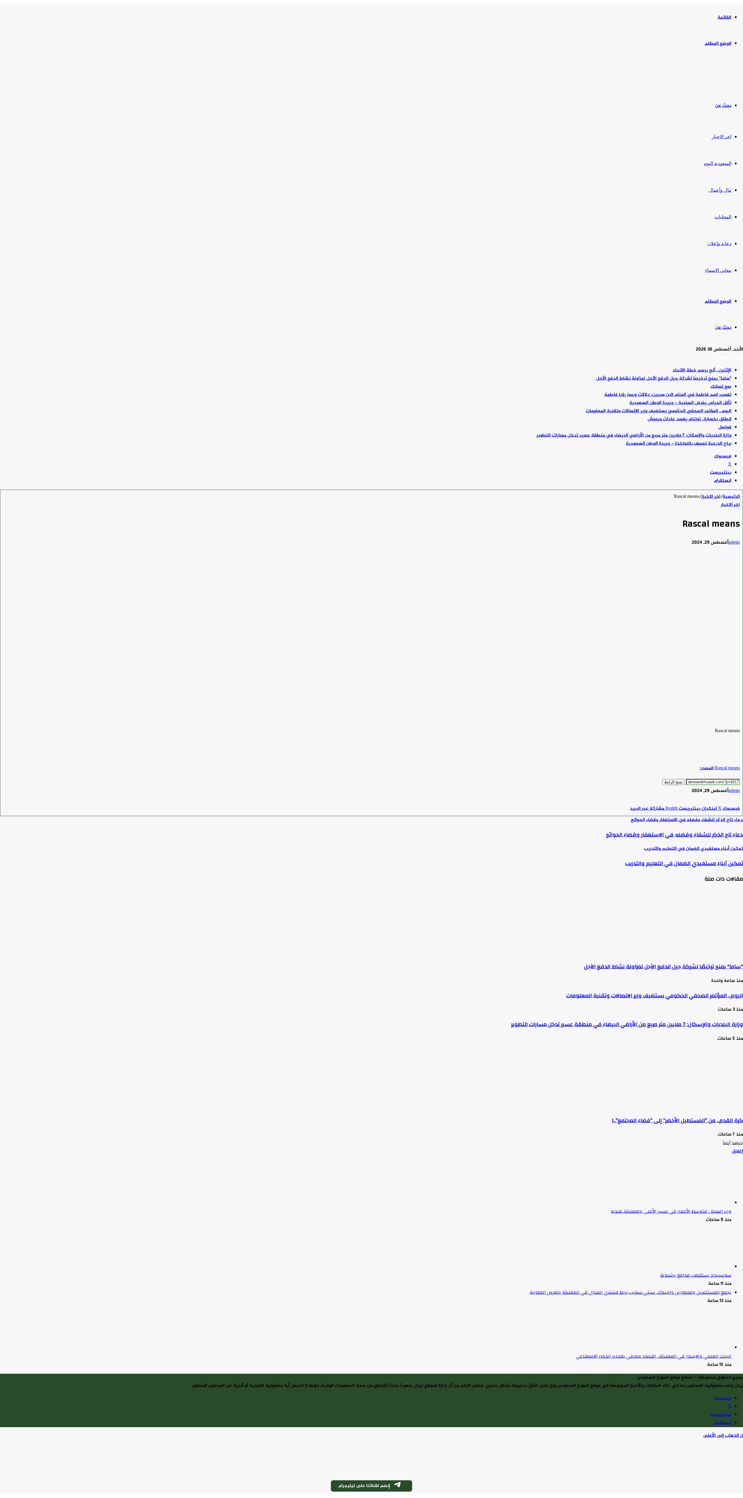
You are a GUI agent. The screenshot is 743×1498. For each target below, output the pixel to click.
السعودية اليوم (717, 163)
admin (734, 543)
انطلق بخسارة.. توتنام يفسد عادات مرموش (689, 419)
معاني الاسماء (718, 270)
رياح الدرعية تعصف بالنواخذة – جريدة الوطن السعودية (678, 444)
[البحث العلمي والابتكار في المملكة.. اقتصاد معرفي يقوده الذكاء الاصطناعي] (699, 1348)
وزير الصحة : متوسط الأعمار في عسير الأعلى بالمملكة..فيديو (671, 1211)
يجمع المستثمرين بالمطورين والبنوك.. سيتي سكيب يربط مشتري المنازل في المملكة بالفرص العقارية (630, 1292)
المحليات (723, 216)
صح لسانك (720, 387)
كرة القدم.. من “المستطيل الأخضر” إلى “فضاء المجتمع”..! (677, 1120)
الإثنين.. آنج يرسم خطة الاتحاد (701, 370)
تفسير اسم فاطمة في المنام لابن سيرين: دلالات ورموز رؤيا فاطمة (667, 395)
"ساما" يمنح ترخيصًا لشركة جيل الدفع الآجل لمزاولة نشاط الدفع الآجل (663, 378)
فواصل (724, 427)
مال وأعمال (720, 190)
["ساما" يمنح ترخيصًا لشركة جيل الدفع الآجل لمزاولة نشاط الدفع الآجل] (686, 952)
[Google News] (722, 800)
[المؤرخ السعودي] (721, 75)
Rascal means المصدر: (719, 768)
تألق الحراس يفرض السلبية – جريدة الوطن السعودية (680, 403)
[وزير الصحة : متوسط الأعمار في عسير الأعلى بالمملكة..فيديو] (699, 1203)
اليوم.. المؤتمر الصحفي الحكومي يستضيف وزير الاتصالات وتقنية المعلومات (658, 411)
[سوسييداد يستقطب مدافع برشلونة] (699, 1267)
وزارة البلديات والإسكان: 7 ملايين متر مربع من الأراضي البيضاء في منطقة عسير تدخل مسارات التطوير (633, 435)
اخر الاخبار (721, 136)
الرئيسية (731, 497)
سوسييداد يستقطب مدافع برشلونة (695, 1275)
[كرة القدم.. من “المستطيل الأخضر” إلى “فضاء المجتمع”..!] (686, 1106)
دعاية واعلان (719, 243)
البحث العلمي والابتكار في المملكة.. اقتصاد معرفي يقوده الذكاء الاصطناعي (653, 1356)
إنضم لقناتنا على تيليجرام (364, 1486)
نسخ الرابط (673, 782)
